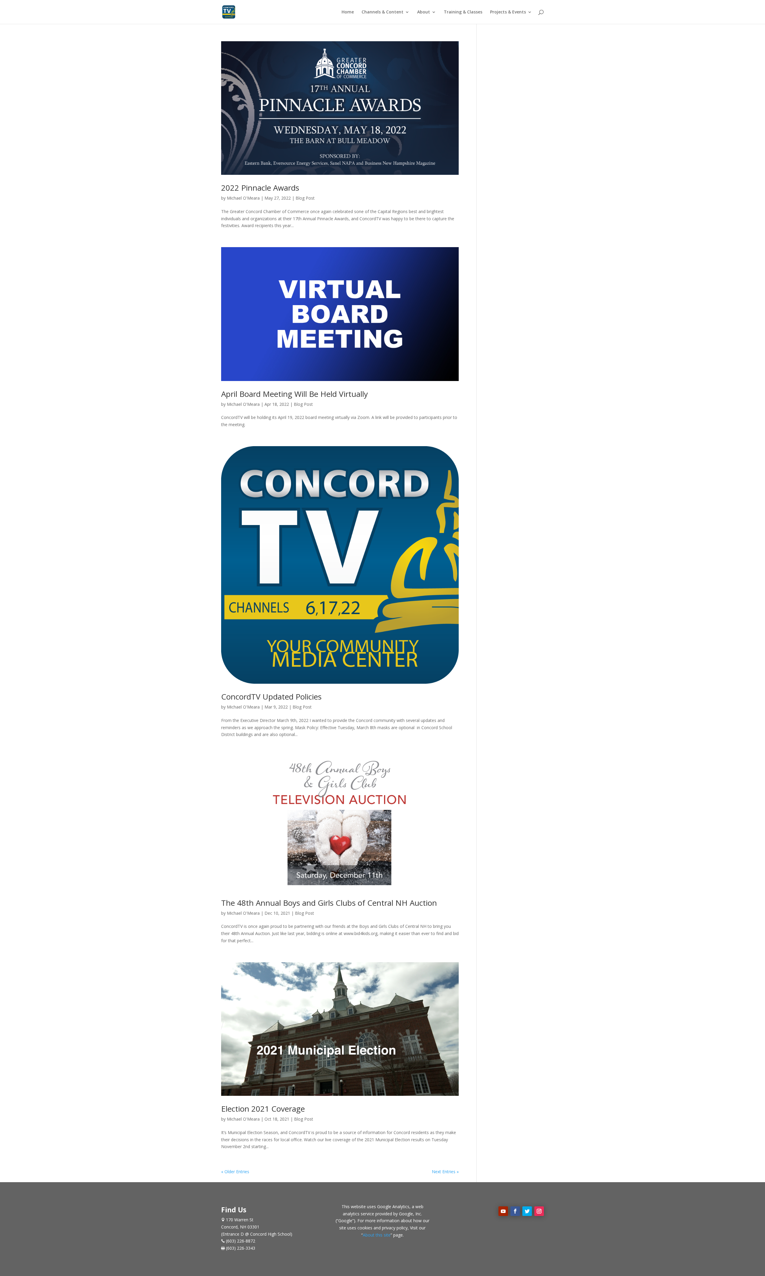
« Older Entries (235, 1171)
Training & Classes (463, 12)
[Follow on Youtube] (503, 1211)
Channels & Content (382, 12)
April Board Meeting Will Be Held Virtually (294, 393)
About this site (377, 1235)
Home (348, 12)
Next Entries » (445, 1171)
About (423, 12)
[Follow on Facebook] (515, 1211)
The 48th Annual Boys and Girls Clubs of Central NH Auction (329, 902)
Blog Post (305, 198)
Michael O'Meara (243, 198)
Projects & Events (508, 12)
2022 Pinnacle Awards (260, 187)
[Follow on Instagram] (539, 1211)
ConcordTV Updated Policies (271, 696)
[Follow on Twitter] (527, 1211)
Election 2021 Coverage (263, 1108)
